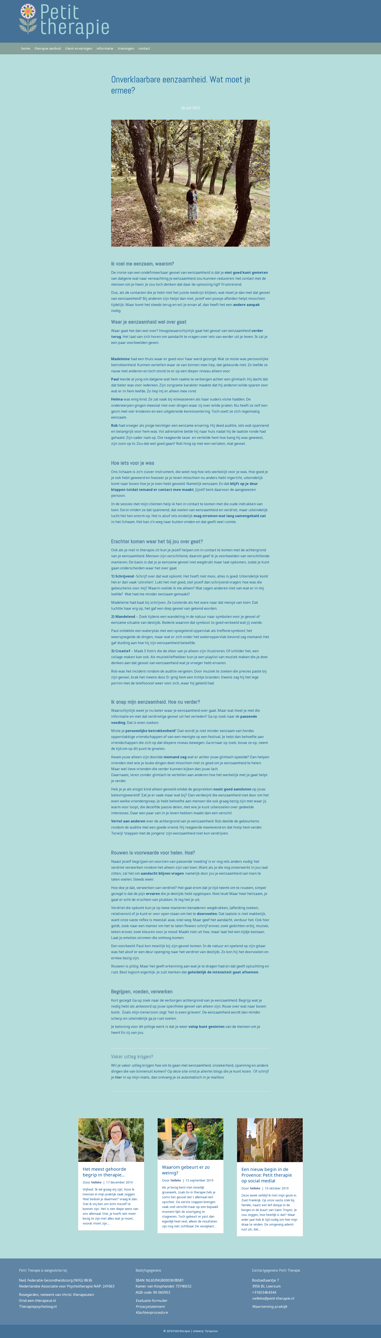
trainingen (126, 48)
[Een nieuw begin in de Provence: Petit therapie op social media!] (270, 1139)
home (25, 48)
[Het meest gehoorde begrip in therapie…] (111, 1139)
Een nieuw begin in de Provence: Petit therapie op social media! (266, 1175)
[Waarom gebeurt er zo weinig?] (190, 1138)
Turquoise (211, 1331)
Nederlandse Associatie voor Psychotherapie (56, 1286)
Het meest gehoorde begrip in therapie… (104, 1172)
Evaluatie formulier (151, 1300)
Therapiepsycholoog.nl (38, 1306)
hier (118, 1077)
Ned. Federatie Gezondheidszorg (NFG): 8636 (55, 1280)
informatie (105, 48)
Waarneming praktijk (269, 1306)
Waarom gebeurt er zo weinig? (186, 1170)
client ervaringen (78, 48)
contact (144, 48)
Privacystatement (150, 1306)
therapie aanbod (48, 48)
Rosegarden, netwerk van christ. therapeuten (56, 1294)
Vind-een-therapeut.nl (37, 1300)
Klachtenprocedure (152, 1312)
